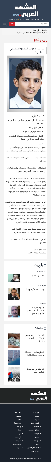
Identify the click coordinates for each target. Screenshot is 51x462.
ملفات (39, 328)
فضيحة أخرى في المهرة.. (32, 132)
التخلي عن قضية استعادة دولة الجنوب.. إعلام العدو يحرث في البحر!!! (26, 137)
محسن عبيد (43, 303)
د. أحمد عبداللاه (41, 271)
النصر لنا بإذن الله (36, 127)
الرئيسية (44, 30)
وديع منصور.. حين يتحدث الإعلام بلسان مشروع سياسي (35, 310)
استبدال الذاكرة (37, 275)
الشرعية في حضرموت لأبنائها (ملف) (35, 370)
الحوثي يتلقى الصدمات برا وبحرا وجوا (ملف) (34, 353)
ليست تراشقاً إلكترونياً (35, 289)
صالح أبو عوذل (42, 285)
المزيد (41, 143)
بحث (11, 23)
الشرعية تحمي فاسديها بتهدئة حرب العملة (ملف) (34, 338)
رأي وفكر (36, 30)
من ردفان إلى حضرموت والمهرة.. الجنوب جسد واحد (26, 121)
